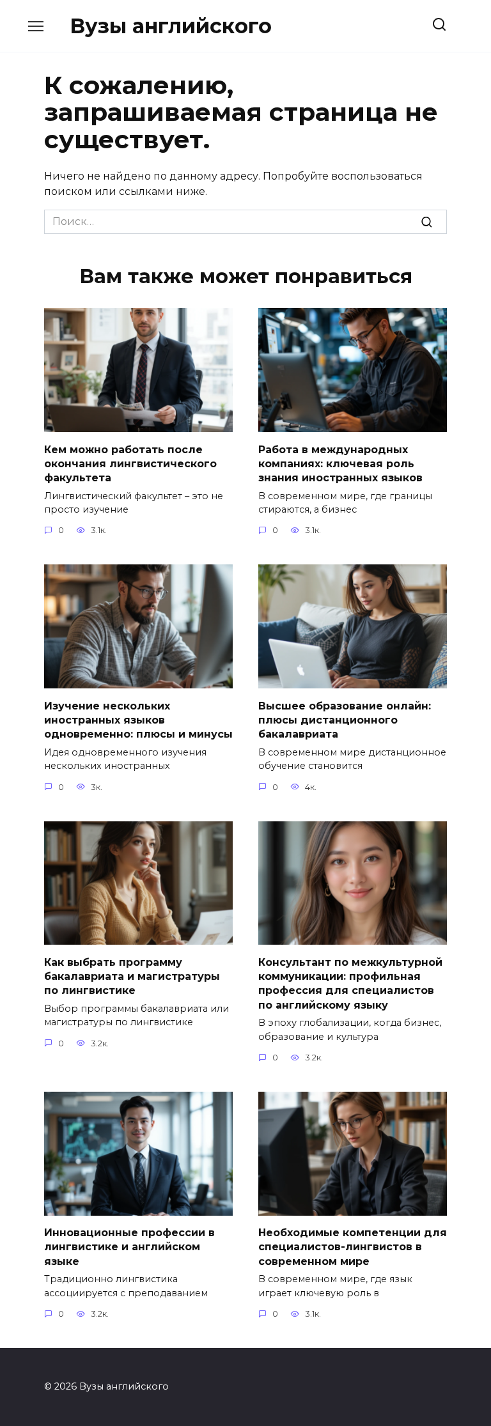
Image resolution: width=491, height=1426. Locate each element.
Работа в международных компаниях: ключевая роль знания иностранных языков (340, 463)
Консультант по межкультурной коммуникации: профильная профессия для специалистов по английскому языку (350, 983)
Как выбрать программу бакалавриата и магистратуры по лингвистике (132, 976)
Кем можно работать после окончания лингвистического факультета (130, 463)
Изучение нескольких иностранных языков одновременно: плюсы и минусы (138, 719)
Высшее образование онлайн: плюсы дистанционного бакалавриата (344, 719)
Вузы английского (171, 25)
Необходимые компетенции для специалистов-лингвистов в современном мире (352, 1247)
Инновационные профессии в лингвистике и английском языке (129, 1247)
